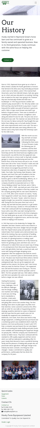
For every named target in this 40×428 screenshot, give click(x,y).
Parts (3, 396)
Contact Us (7, 60)
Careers (4, 398)
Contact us (5, 405)
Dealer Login (6, 422)
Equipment (5, 394)
